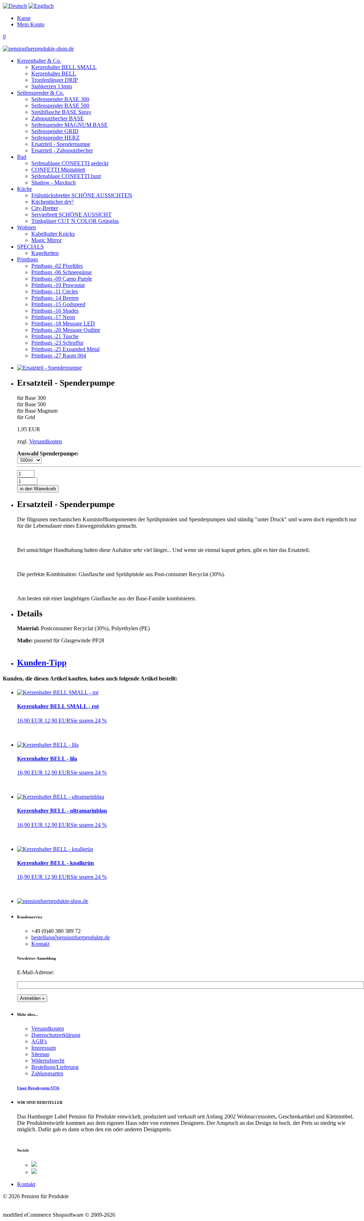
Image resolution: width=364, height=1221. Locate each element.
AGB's (39, 1041)
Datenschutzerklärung (55, 1035)
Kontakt (40, 944)
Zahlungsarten (47, 1073)
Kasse (24, 18)
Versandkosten (45, 441)
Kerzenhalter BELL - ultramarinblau (62, 811)
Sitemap (40, 1054)
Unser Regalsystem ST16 (38, 1088)
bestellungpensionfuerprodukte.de (70, 937)
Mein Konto (30, 24)
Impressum (43, 1048)
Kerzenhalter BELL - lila (47, 759)
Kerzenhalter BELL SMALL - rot (58, 706)
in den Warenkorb (38, 488)
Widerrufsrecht (47, 1061)
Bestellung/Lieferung (55, 1067)
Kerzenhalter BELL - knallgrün (55, 863)
